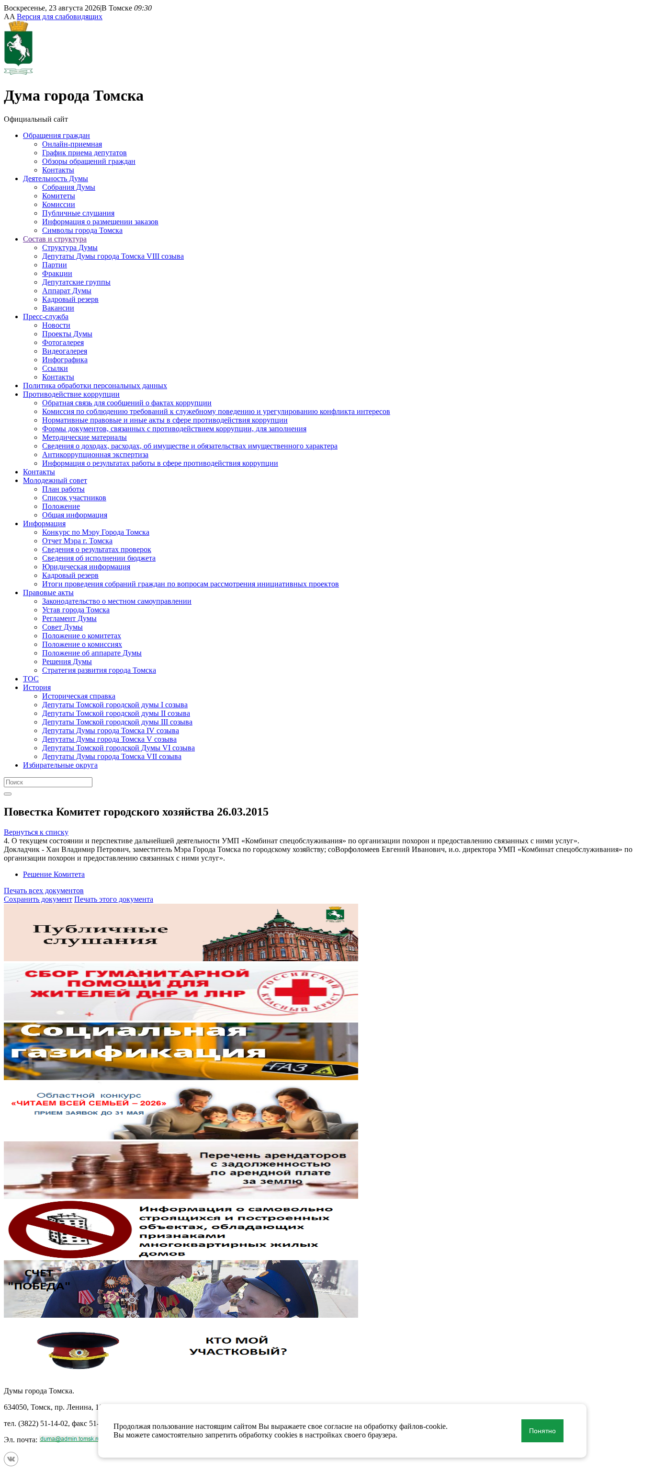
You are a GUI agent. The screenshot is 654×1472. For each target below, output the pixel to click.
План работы (63, 489)
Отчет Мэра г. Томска (77, 541)
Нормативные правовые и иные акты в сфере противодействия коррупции (165, 420)
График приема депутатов (84, 153)
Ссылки (55, 368)
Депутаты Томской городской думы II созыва (116, 713)
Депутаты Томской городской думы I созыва (115, 705)
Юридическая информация (86, 567)
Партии (54, 265)
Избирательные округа (60, 765)
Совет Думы (62, 627)
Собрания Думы (68, 187)
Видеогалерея (64, 351)
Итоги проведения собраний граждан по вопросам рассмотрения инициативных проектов (190, 584)
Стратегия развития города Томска (99, 670)
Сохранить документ (38, 899)
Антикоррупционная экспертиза (95, 454)
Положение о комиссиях (82, 644)
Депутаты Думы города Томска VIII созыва (113, 256)
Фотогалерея (63, 342)
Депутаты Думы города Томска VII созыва (111, 756)
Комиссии (58, 204)
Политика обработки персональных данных (95, 385)
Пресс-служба (45, 316)
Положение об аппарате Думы (92, 653)
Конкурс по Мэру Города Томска (95, 532)
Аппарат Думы (66, 291)
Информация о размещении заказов (100, 222)
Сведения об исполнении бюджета (99, 558)
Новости (56, 325)
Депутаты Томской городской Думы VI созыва (118, 748)
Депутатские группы (76, 282)
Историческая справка (78, 696)
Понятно (542, 1431)
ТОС (31, 679)
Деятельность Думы (55, 178)
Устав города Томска (76, 610)
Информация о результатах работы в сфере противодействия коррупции (160, 463)
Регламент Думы (69, 618)
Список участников (74, 498)
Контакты (58, 170)
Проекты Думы (67, 334)
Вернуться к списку (36, 832)
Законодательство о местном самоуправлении (117, 601)
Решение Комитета (54, 874)
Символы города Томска (82, 230)
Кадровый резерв (70, 299)
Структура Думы (70, 247)
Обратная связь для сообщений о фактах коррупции (127, 403)
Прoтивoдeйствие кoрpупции (71, 394)
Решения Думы (67, 661)
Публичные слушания (78, 213)
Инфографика (65, 360)
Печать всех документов (44, 890)
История (37, 687)
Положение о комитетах (81, 636)
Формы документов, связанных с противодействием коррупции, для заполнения (174, 429)
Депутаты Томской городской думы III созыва (117, 722)
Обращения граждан (56, 135)
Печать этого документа (113, 899)
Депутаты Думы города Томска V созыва (109, 739)
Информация (44, 523)
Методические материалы (84, 437)
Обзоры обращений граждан (88, 161)
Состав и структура (55, 239)
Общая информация (74, 515)
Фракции (57, 273)
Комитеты (58, 196)
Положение (61, 506)
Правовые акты (48, 592)
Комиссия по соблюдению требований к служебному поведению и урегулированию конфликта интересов (216, 411)
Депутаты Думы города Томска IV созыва (110, 730)
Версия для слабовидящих (59, 16)
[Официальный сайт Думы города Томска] (18, 72)
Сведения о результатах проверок (96, 549)
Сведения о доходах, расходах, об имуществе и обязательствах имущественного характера (190, 446)
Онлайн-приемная (72, 144)
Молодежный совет (55, 480)
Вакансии (58, 308)
